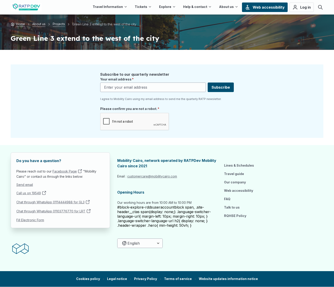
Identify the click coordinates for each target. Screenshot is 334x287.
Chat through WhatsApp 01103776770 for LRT (50, 211)
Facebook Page (64, 171)
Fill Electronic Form (30, 220)
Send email (24, 185)
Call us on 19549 (28, 193)
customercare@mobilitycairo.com (152, 176)
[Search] (320, 7)
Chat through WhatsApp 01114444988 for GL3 (50, 202)
